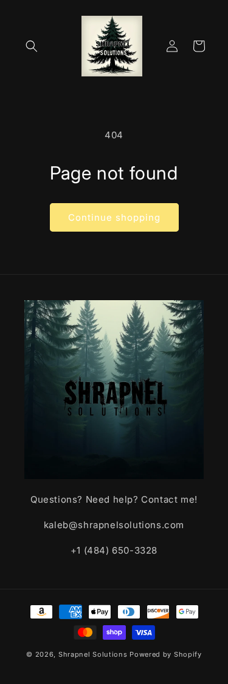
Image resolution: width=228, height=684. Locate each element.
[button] (31, 46)
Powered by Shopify (166, 654)
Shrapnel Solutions (93, 654)
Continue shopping (114, 217)
